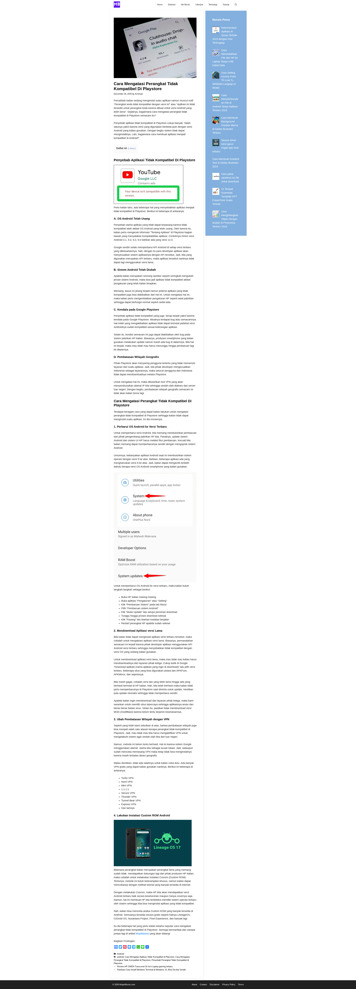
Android (120, 954)
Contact (203, 984)
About (194, 984)
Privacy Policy (228, 984)
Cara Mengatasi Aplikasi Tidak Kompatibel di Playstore (149, 957)
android (120, 957)
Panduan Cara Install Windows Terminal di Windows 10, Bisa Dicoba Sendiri (151, 969)
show (131, 148)
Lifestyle (199, 4)
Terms (241, 984)
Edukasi (171, 4)
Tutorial (226, 4)
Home (160, 4)
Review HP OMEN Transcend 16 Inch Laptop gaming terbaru (145, 966)
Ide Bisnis (185, 4)
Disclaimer (214, 984)
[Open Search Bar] (236, 4)
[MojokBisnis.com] (117, 4)
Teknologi (213, 4)
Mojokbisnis (142, 933)
